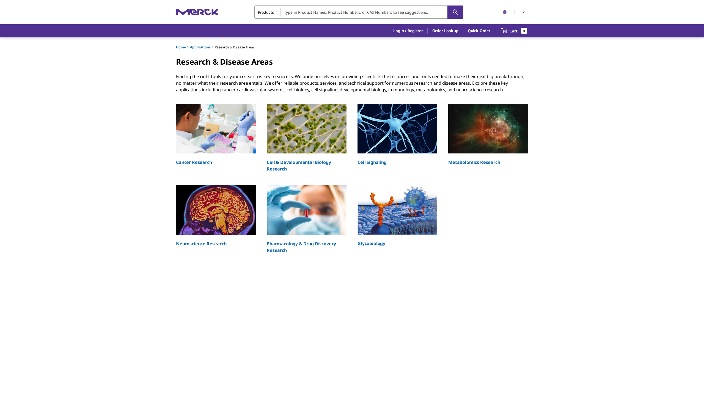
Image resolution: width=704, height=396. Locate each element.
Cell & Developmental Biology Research (299, 165)
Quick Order (479, 30)
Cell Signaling (372, 162)
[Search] (455, 12)
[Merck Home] (197, 12)
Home (181, 47)
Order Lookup (445, 30)
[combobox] (358, 12)
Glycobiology (371, 243)
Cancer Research (194, 162)
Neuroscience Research (201, 244)
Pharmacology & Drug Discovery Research (301, 247)
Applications (200, 47)
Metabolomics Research (474, 162)
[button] (408, 31)
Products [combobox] (266, 12)
